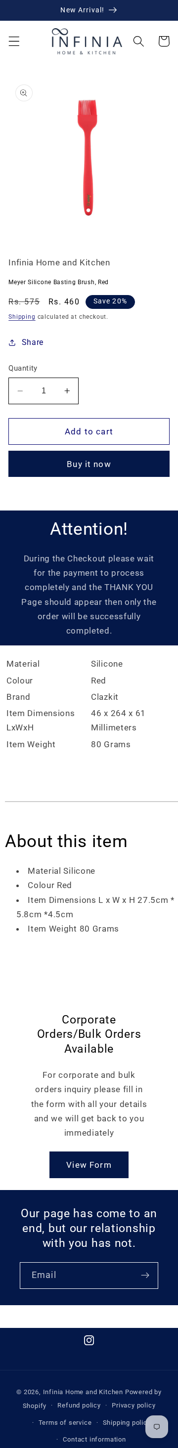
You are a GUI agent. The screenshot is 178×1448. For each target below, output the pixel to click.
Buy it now (89, 464)
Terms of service (65, 1422)
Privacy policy (133, 1405)
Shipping (21, 316)
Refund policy (78, 1405)
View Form (88, 1165)
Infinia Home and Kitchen (83, 1392)
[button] (14, 41)
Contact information (94, 1439)
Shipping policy (127, 1422)
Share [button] (33, 342)
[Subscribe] (145, 1275)
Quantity (23, 368)
